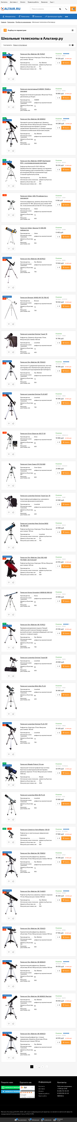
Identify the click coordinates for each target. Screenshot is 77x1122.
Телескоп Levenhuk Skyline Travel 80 (33, 657)
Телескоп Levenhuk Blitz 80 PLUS (32, 795)
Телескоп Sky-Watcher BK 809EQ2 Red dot (35, 996)
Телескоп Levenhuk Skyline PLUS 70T (34, 724)
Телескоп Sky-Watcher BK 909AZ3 (32, 1034)
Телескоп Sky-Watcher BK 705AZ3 (32, 928)
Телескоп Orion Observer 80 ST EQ (33, 433)
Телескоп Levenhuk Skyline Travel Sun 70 (35, 496)
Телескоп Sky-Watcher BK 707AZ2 (32, 624)
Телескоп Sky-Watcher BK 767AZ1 (32, 54)
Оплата (40, 1091)
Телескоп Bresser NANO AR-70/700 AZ (34, 297)
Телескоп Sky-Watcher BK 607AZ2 (32, 259)
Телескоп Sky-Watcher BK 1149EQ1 (33, 891)
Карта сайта (42, 1096)
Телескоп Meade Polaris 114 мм (32, 764)
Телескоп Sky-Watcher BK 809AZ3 (32, 962)
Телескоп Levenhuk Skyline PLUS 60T (34, 394)
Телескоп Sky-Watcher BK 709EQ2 (32, 853)
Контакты (41, 1086)
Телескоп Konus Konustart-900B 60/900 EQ (36, 592)
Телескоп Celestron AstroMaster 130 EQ (35, 829)
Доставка (41, 1089)
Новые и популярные (20, 45)
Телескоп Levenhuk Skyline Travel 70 (33, 334)
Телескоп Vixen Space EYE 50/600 (32, 464)
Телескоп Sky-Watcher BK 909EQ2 (32, 119)
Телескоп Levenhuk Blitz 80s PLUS (33, 686)
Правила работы (43, 1093)
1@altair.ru (60, 1095)
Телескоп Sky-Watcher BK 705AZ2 (32, 362)
